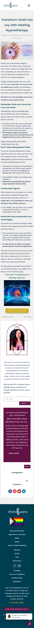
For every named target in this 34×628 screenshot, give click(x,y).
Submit (23, 403)
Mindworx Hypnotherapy (17, 412)
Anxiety (5, 35)
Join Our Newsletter (16, 609)
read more (14, 453)
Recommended (14, 35)
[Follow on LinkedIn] (24, 491)
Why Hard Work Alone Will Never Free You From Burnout (17, 420)
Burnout (22, 415)
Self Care (17, 38)
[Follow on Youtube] (19, 491)
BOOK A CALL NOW (17, 311)
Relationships (26, 35)
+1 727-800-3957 (16, 602)
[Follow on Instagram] (15, 491)
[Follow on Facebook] (10, 491)
